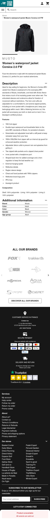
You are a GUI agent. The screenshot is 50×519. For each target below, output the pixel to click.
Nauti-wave (6, 478)
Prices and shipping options (13, 433)
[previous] (1, 275)
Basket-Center (8, 445)
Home (4, 15)
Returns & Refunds (10, 425)
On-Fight (5, 481)
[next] (48, 275)
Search (13, 9)
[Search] (8, 9)
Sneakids (30, 459)
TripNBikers (31, 473)
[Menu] (3, 10)
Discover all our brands (25, 300)
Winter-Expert (31, 478)
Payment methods (9, 430)
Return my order (8, 405)
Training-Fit (30, 464)
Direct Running (8, 450)
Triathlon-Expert (32, 470)
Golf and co (6, 464)
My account (6, 397)
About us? (6, 417)
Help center (6, 400)
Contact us (25, 321)
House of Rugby (8, 470)
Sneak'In (29, 456)
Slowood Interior (32, 450)
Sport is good (31, 462)
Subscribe (39, 499)
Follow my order (8, 403)
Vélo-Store (30, 475)
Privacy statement (9, 436)
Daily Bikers (7, 448)
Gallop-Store (7, 462)
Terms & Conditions (10, 422)
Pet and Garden (32, 448)
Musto (9, 58)
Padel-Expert (31, 445)
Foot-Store (6, 459)
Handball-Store (8, 467)
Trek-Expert (30, 467)
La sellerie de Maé (9, 473)
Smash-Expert (32, 453)
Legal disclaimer (8, 428)
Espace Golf (7, 456)
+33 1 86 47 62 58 (25, 328)
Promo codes (7, 408)
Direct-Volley (7, 453)
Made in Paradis (8, 475)
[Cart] (48, 3)
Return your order (25, 368)
